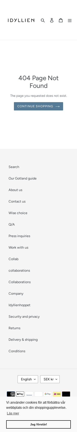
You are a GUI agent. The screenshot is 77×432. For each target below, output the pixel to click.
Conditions (17, 351)
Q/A (12, 224)
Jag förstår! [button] (38, 424)
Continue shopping (35, 106)
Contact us (17, 201)
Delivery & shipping (23, 340)
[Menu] (69, 20)
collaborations (19, 270)
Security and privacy (24, 317)
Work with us (18, 247)
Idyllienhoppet (19, 305)
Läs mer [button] (13, 413)
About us (15, 190)
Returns (14, 328)
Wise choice (18, 213)
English (26, 379)
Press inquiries (19, 236)
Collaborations (20, 282)
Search (14, 167)
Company (16, 293)
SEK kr (48, 379)
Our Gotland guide (23, 178)
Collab (13, 259)
